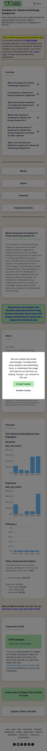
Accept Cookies (23, 384)
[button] (23, 375)
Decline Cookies (23, 390)
